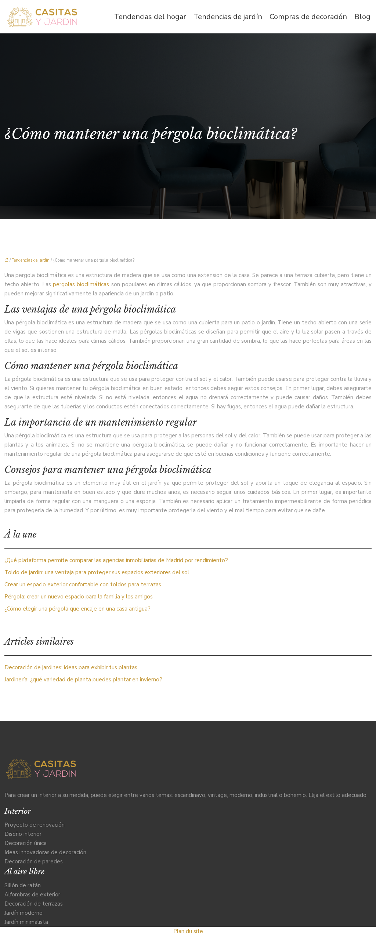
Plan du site (188, 931)
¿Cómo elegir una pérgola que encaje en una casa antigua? (77, 608)
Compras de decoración (308, 17)
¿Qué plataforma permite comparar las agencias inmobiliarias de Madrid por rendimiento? (116, 560)
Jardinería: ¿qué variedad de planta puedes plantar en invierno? (83, 679)
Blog (362, 17)
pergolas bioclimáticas (81, 284)
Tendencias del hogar (150, 17)
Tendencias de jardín (228, 17)
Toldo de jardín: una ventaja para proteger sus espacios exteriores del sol (96, 572)
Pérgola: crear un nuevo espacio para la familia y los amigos (78, 596)
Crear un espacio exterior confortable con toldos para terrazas (82, 584)
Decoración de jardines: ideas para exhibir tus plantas (70, 667)
